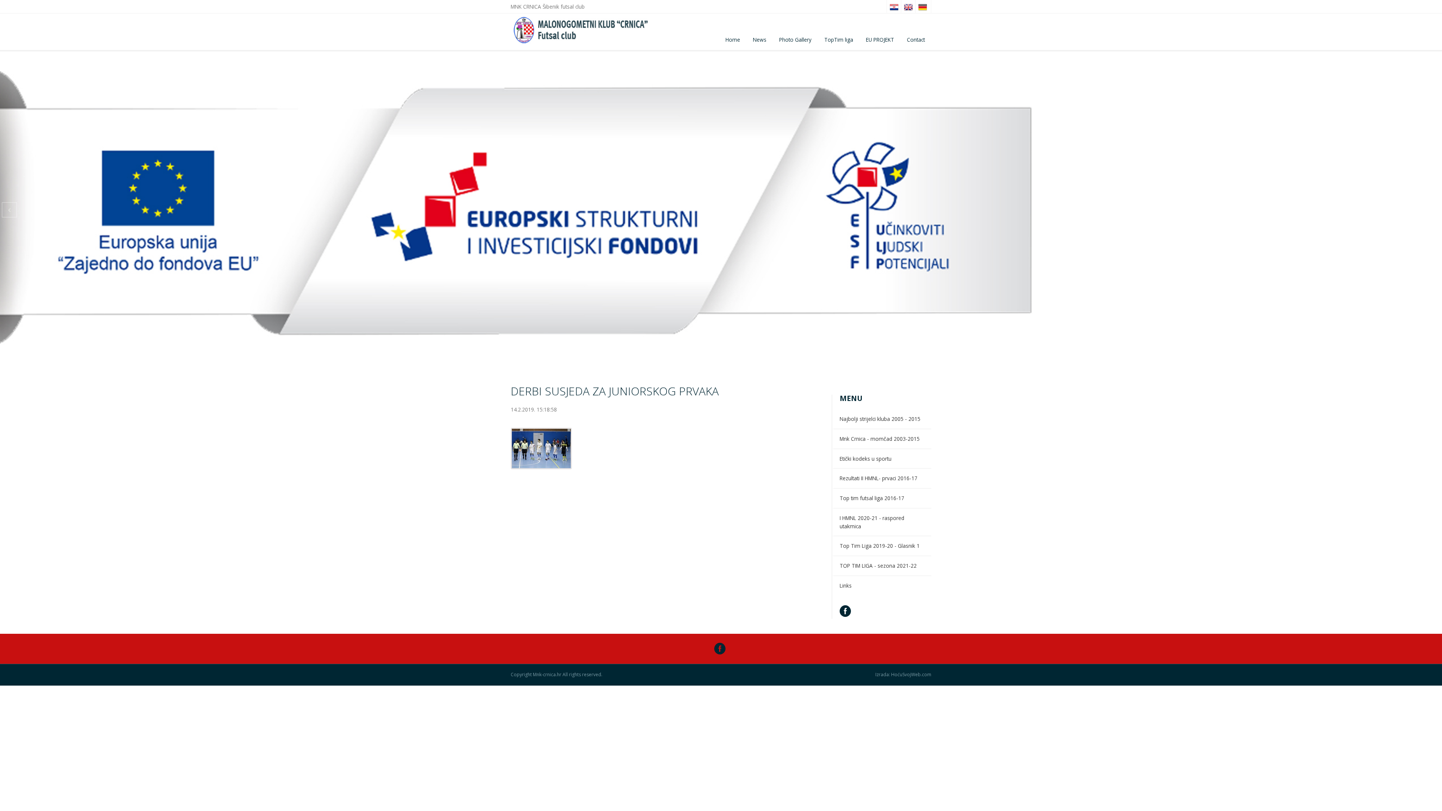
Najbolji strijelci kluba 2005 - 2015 (880, 418)
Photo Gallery (795, 39)
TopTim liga (838, 39)
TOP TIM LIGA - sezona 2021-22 (878, 565)
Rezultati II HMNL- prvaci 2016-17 (878, 478)
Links (846, 585)
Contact (916, 39)
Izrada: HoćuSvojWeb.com (903, 675)
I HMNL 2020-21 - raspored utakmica (872, 522)
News (759, 39)
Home (733, 39)
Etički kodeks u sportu (865, 458)
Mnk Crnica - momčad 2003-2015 (880, 438)
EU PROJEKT (880, 39)
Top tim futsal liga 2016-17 (872, 498)
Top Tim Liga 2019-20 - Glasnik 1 (880, 545)
